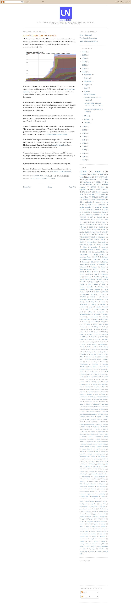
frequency (103, 309)
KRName (90, 392)
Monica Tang (104, 409)
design (90, 307)
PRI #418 (105, 429)
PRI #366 (89, 429)
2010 (84, 156)
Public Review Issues (97, 434)
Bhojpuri (97, 329)
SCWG (81, 441)
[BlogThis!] (60, 176)
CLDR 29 (105, 334)
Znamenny (93, 484)
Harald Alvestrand (86, 369)
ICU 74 (98, 379)
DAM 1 (89, 347)
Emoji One (93, 354)
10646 (97, 202)
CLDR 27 (90, 334)
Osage (88, 426)
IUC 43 (89, 274)
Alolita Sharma (99, 254)
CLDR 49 (89, 339)
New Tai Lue (85, 419)
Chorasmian (102, 344)
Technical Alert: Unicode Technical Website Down (93, 104)
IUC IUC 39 (102, 384)
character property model (86, 491)
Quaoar (84, 436)
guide (89, 516)
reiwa (103, 247)
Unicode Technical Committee (99, 474)
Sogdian (99, 446)
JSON (104, 387)
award (103, 302)
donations (98, 501)
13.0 (83, 252)
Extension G (84, 267)
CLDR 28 (97, 334)
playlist (99, 531)
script (103, 317)
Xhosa (90, 481)
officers (85, 247)
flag (107, 509)
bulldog (93, 304)
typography (92, 549)
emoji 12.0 (91, 204)
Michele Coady (94, 409)
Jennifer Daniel (84, 232)
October (87, 78)
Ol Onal (105, 424)
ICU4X (93, 187)
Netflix (106, 416)
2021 (84, 68)
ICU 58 (83, 374)
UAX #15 (84, 461)
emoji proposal (84, 506)
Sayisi (95, 444)
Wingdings (82, 481)
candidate (82, 307)
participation (98, 529)
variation (92, 551)
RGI (103, 284)
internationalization (85, 314)
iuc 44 (89, 524)
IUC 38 (96, 272)
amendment (83, 486)
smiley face (101, 539)
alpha (89, 177)
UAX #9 (103, 214)
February (87, 119)
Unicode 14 (86, 199)
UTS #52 (89, 469)
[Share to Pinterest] (68, 176)
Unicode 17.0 (102, 471)
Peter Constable (93, 284)
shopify (92, 539)
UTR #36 (94, 294)
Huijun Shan (95, 372)
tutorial (98, 249)
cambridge (102, 489)
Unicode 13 (93, 237)
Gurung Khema (92, 367)
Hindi (81, 372)
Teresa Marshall (95, 289)
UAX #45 (91, 461)
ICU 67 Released (89, 94)
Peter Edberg (101, 431)
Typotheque (97, 459)
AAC (102, 174)
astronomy (103, 486)
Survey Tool (84, 197)
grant (81, 312)
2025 (84, 55)
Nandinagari (102, 282)
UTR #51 (104, 177)
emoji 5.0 (92, 244)
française (88, 511)
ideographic (100, 312)
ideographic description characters (96, 521)
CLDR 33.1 (85, 337)
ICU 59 (90, 374)
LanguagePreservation (100, 399)
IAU (102, 372)
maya (87, 526)
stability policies (84, 544)
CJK (91, 209)
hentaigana (103, 516)
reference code (84, 536)
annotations (91, 486)
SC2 (104, 439)
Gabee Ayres (96, 359)
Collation (101, 194)
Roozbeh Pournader (86, 287)
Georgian (94, 267)
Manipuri (89, 407)
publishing (93, 534)
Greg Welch (96, 229)
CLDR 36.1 (94, 337)
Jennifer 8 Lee (89, 389)
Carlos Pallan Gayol (102, 342)
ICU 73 (82, 272)
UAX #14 (105, 459)
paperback (83, 189)
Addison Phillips (100, 252)
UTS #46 (95, 192)
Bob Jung (83, 227)
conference (87, 182)
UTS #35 (82, 469)
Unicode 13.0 (84, 219)
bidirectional (83, 304)
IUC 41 (103, 272)
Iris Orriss (96, 387)
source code (104, 319)
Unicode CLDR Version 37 (61, 171)
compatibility (101, 494)
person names (93, 317)
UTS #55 (97, 469)
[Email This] (58, 176)
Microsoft (99, 279)
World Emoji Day (92, 302)
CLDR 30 (105, 259)
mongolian (94, 526)
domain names (90, 501)
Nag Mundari (91, 412)
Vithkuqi (82, 479)
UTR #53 (102, 294)
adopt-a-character (89, 179)
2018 (84, 130)
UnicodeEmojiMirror (99, 476)
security (97, 207)
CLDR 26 (98, 209)
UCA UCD (99, 461)
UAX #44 (85, 294)
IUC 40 (95, 384)
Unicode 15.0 (83, 471)
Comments (86, 597)
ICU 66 (88, 377)
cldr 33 (103, 239)
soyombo (82, 541)
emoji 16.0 (102, 504)
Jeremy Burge (99, 389)
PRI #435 (84, 431)
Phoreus (82, 434)
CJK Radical (94, 332)
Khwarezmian (83, 397)
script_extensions (85, 319)
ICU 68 (101, 377)
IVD (99, 189)
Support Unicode (100, 449)
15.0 (102, 322)
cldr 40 (100, 219)
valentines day (83, 551)
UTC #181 (87, 466)
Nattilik (101, 414)
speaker (96, 541)
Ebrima (96, 352)
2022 (84, 65)
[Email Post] (54, 176)
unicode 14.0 (94, 322)
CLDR (32, 178)
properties (94, 247)
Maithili (88, 404)
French (81, 359)
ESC (98, 262)
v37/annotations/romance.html (56, 134)
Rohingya (91, 439)
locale (81, 526)
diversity (102, 242)
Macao (81, 404)
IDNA (83, 214)
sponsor (103, 541)
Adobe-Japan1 (84, 254)
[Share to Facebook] (65, 176)
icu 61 (104, 519)
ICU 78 (88, 382)
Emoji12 (101, 354)
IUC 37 (89, 272)
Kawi (96, 394)
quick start (102, 534)
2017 (84, 133)
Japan (81, 389)
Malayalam (105, 404)
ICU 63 (97, 374)
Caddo (83, 342)
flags (98, 244)
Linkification (88, 402)
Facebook (103, 357)
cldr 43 (82, 202)
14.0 (89, 252)
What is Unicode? (86, 35)
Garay (88, 362)
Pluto (87, 434)
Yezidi (96, 481)
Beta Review (86, 259)
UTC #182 (95, 466)
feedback (100, 509)
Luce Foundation (100, 402)
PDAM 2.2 (96, 426)
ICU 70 (85, 379)
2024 (84, 58)
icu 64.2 (82, 521)
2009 (84, 160)
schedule (82, 249)
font (82, 511)
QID (106, 434)
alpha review (102, 484)
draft (104, 501)
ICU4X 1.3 (95, 382)
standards (85, 322)
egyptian (98, 307)
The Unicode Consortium (88, 38)
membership (101, 204)
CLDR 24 (96, 259)
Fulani (88, 359)
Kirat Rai (92, 397)
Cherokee (85, 262)
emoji (44, 178)
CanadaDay (91, 342)
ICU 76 (82, 382)
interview (82, 524)
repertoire (82, 224)
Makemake (96, 404)
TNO (97, 451)
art (97, 486)
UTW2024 (83, 297)
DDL (92, 262)
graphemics (83, 516)
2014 (84, 143)
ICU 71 (91, 379)
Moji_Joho (92, 282)
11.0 (98, 224)
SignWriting (102, 444)
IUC (96, 177)
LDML (98, 182)
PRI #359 (103, 426)
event (95, 309)
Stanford (105, 446)
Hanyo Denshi (104, 367)
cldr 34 (82, 242)
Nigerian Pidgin (95, 419)
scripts (95, 319)
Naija (98, 412)
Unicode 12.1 (84, 237)
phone (86, 531)
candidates (89, 239)
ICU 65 (82, 377)
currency (103, 496)
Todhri (93, 456)
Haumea (103, 369)
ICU (93, 174)
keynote (105, 244)
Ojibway (98, 424)
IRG (82, 384)
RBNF (90, 436)
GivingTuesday (84, 364)
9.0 (100, 179)
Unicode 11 (101, 234)
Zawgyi (86, 484)
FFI (89, 229)
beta (81, 177)
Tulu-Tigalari (87, 459)
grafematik (103, 514)
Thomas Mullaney (84, 456)
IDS (107, 382)
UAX (89, 292)
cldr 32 (97, 239)
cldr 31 (97, 491)
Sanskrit (83, 444)
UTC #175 (84, 464)
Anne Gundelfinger (93, 327)
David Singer (85, 349)
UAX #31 (96, 292)
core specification (92, 242)
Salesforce (101, 287)
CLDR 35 (92, 227)
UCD (106, 461)
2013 (84, 146)
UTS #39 (104, 197)
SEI (83, 204)
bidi (102, 187)
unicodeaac (102, 549)
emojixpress (94, 506)
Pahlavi (93, 431)
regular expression (85, 207)
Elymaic (92, 264)
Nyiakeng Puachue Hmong (87, 424)
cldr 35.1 (103, 491)
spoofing (90, 249)
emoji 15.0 (95, 222)
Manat (83, 407)
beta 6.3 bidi (84, 489)
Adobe (100, 324)
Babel (90, 329)
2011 (84, 153)
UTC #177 (92, 464)
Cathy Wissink (92, 344)
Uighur (104, 469)
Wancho (89, 479)
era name (103, 506)
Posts (85, 592)
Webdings (103, 479)
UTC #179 (100, 464)
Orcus (83, 426)
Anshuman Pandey (85, 257)
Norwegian (103, 421)
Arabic (92, 189)
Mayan (90, 214)
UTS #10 (95, 197)
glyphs (95, 514)
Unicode (83, 174)
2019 (84, 126)
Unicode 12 (101, 217)
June (86, 88)
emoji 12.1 (93, 504)
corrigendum (94, 496)
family (94, 509)
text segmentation (103, 546)
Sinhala (87, 446)
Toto (81, 459)
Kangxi (82, 394)
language (103, 524)
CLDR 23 (103, 332)
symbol (81, 546)
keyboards (96, 524)
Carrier (83, 344)
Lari (81, 402)
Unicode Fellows (84, 474)
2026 (84, 52)
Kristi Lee (88, 277)
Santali (90, 444)
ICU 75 (104, 379)
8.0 (107, 202)
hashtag (95, 516)
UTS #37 (91, 234)
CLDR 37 (38, 178)
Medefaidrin (84, 409)
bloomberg (93, 489)
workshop (99, 551)
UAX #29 (105, 232)
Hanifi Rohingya (85, 269)
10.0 (86, 209)
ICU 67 (94, 377)
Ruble (98, 439)
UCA (83, 234)
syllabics (103, 544)
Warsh (96, 479)
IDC (102, 382)
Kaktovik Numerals (100, 392)
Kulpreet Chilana (103, 397)
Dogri (82, 352)
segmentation (83, 539)
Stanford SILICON (87, 449)
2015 (84, 140)
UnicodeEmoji (86, 476)
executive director (85, 509)
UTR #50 (83, 217)
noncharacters (83, 529)
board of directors (99, 199)
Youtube (103, 481)
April (86, 91)
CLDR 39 (96, 212)
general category (103, 511)
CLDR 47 (103, 337)
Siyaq (93, 446)
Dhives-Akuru (95, 349)
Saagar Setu (89, 441)
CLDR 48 (82, 339)
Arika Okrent (83, 329)
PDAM (82, 284)
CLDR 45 (102, 227)
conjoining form (84, 496)
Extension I (89, 357)
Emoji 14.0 (84, 354)
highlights (91, 519)
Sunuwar (82, 289)
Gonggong (95, 364)
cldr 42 (86, 222)
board (81, 239)
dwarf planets (83, 504)
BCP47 (97, 257)
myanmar (103, 526)
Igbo (81, 387)
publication (85, 534)
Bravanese (105, 329)
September (88, 81)
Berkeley (105, 257)
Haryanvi (96, 369)
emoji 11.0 (83, 244)
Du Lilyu (89, 352)
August (87, 84)
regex (103, 222)
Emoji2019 (102, 264)
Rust (96, 214)
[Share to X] (63, 176)
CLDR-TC (105, 339)
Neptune (99, 416)
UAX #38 (105, 292)
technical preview (91, 546)
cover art (90, 194)
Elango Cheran (104, 352)
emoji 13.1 (88, 309)
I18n (104, 229)
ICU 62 (95, 269)
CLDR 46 (82, 229)
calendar (102, 304)
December (88, 74)
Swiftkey (82, 451)
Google (103, 267)
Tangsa (90, 454)
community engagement (87, 494)
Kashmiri (89, 394)
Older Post (72, 187)
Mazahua (105, 407)
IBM (106, 372)
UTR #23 (103, 466)
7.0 (102, 202)
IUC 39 (88, 384)
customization (83, 499)
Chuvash (82, 347)
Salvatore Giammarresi (101, 441)
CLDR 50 (97, 339)
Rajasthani (98, 436)
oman (90, 529)
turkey (83, 549)
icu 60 (98, 519)
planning (93, 531)
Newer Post (27, 187)
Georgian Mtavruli (99, 362)
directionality (94, 499)
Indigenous (88, 387)
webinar (105, 249)
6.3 (82, 324)
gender (94, 511)
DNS (95, 347)
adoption (102, 237)
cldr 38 (93, 219)
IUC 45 (97, 274)
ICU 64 (104, 374)
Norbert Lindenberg (91, 421)
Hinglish (87, 372)
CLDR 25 (82, 334)
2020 (84, 71)
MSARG (96, 277)
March (86, 116)
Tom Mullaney (102, 456)
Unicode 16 (92, 471)
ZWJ (81, 484)
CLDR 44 (105, 212)
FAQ (96, 357)
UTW (91, 217)
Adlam (94, 324)
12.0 (104, 224)
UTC (106, 189)
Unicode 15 (94, 297)
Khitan (103, 394)
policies (105, 531)
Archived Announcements (89, 41)
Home (50, 187)
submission (95, 544)
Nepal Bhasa (90, 416)
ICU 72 (103, 269)
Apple (103, 327)
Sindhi (81, 446)
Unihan (99, 299)
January (87, 122)
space (89, 541)
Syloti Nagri (90, 451)
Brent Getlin (84, 332)
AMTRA (87, 324)
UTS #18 (85, 192)
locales (51, 178)
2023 (84, 62)
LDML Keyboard (86, 399)
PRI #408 (97, 429)
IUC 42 (82, 274)
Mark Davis (95, 232)
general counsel (86, 514)
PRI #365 (82, 429)
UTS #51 (98, 184)
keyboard (97, 314)
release (94, 536)
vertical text (91, 224)
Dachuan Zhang (103, 347)
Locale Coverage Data (59, 145)
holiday (90, 312)
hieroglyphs (83, 519)
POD (106, 179)
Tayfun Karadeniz (100, 454)
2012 (84, 150)
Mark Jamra (97, 407)
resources (102, 536)
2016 (84, 136)
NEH (83, 412)
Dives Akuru (104, 349)
